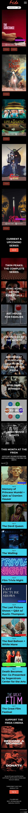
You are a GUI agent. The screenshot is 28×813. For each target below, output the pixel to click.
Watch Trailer (11, 44)
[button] (25, 3)
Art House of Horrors (20, 40)
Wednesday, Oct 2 (12, 7)
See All (14, 250)
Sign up (14, 792)
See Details (20, 44)
